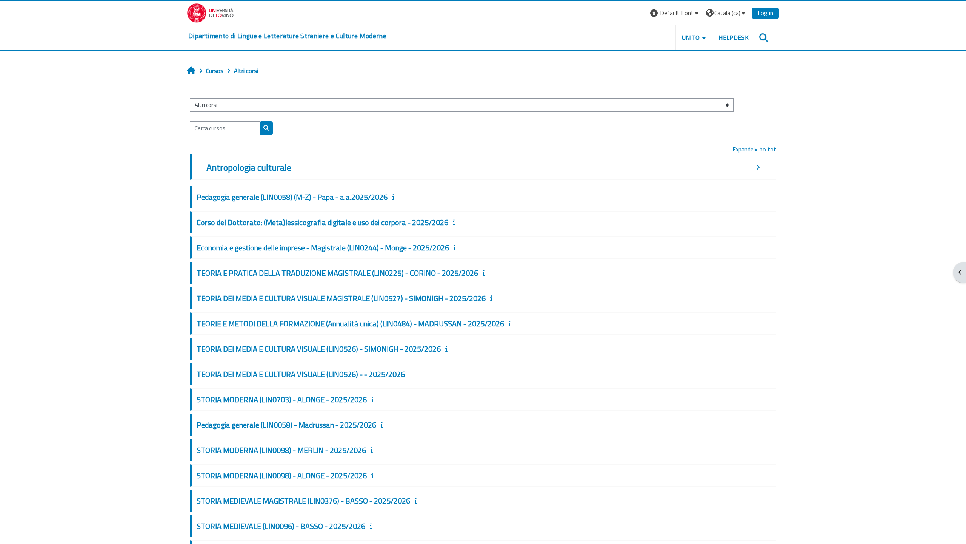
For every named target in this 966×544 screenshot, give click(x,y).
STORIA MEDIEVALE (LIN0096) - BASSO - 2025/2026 (281, 526)
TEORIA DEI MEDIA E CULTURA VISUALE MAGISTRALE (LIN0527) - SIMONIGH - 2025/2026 (341, 298)
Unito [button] (691, 37)
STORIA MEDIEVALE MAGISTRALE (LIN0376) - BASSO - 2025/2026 (303, 501)
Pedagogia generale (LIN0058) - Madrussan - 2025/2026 (286, 425)
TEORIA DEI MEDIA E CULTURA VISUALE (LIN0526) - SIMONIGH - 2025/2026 (319, 349)
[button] (675, 13)
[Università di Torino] (210, 12)
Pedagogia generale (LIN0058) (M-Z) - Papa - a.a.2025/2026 (292, 197)
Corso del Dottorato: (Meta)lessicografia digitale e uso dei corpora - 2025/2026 (322, 222)
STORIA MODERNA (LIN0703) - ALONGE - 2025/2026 (282, 399)
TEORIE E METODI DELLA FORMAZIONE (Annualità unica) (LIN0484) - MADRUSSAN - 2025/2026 (350, 323)
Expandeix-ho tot (754, 149)
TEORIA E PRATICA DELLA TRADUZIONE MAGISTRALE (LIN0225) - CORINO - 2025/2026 (337, 273)
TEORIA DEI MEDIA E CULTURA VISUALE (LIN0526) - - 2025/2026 (301, 374)
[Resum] (394, 196)
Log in (765, 12)
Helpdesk (733, 37)
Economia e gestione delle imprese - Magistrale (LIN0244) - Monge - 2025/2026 (323, 247)
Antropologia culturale (248, 167)
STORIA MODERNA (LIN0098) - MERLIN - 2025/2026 (281, 450)
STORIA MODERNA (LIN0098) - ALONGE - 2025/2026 (282, 475)
